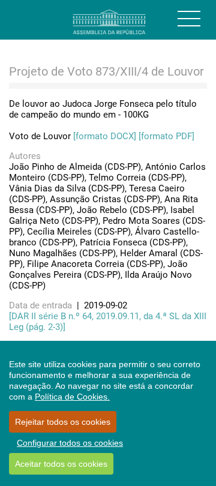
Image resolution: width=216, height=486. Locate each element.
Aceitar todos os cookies (61, 464)
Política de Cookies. (72, 396)
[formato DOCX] (104, 136)
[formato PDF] (166, 136)
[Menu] (189, 18)
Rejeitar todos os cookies (62, 422)
